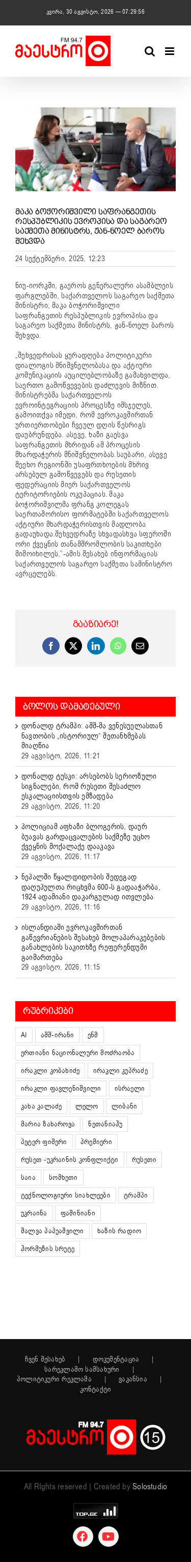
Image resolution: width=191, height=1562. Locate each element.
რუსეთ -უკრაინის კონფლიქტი (70, 1160)
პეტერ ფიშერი (44, 1142)
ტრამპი (136, 1195)
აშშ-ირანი (57, 1035)
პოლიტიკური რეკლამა (54, 1379)
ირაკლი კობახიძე (50, 1070)
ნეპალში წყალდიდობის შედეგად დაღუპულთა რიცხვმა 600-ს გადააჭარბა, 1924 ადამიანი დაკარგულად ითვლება (90, 887)
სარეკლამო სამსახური (81, 1369)
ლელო (86, 1106)
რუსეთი (144, 1160)
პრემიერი (96, 1142)
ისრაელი (130, 1088)
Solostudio (149, 1486)
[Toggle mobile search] (150, 51)
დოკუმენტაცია (116, 1359)
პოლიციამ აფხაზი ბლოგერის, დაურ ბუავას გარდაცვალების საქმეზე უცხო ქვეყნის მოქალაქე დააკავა (85, 836)
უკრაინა (34, 1213)
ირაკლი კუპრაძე (120, 1070)
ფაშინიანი (78, 1213)
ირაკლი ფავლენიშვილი (61, 1088)
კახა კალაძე (41, 1106)
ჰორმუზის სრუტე (47, 1249)
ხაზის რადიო (119, 1231)
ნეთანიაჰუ (105, 1124)
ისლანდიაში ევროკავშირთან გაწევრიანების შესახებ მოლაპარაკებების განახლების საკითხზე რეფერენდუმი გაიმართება (93, 942)
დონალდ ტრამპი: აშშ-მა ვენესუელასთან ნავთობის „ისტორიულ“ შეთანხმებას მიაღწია (91, 736)
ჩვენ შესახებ (45, 1359)
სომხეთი (63, 1177)
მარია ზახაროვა (48, 1124)
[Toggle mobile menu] (170, 51)
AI (24, 1035)
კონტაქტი (96, 1389)
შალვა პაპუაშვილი (52, 1231)
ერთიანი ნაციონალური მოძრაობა (77, 1053)
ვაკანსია (133, 1379)
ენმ (93, 1035)
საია (28, 1177)
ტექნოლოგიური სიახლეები (66, 1195)
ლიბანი (124, 1106)
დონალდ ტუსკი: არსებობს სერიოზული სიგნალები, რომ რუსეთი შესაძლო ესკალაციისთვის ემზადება (88, 786)
